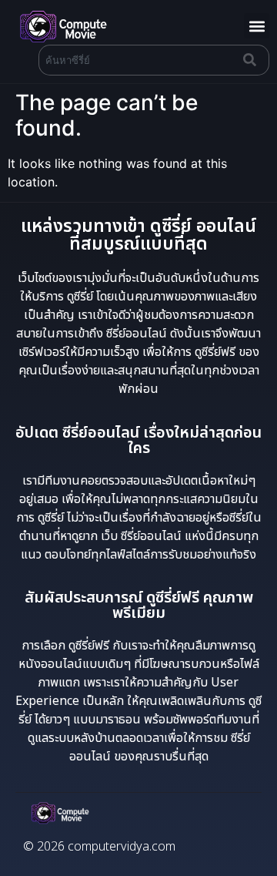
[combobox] (137, 60)
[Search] (253, 60)
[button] (256, 26)
